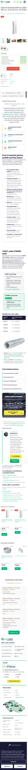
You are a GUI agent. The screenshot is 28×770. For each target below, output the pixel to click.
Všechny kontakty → (19, 706)
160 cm (11, 83)
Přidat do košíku (14, 68)
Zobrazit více (13, 639)
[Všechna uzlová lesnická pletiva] (14, 141)
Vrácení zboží (5, 734)
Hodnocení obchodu (13, 586)
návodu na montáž (18, 362)
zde (23, 758)
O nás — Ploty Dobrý (18, 730)
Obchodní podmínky (7, 737)
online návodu (19, 430)
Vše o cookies (17, 742)
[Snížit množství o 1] (6, 69)
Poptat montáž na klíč (13, 689)
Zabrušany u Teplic (7, 706)
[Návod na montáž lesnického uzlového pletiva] (14, 128)
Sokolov (16, 701)
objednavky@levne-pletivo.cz (12, 677)
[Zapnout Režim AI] (14, 2)
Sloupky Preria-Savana (8, 483)
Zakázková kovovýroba (7, 742)
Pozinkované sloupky (7, 486)
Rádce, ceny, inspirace (8, 649)
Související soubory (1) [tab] (11, 93)
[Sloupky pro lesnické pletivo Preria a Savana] (14, 135)
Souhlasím (20, 766)
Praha (16, 698)
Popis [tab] (3, 93)
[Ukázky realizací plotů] (14, 148)
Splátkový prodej (6, 739)
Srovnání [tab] (21, 96)
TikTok (17, 685)
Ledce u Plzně (6, 698)
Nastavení (13, 761)
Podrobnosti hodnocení (19, 13)
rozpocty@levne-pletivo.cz (16, 428)
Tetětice (5, 703)
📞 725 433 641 (9, 463)
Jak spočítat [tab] (11, 96)
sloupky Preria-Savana (17, 354)
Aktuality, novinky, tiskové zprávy (18, 736)
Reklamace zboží (6, 732)
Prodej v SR (16, 728)
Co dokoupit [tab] (4, 96)
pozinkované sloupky (16, 356)
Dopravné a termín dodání (6, 728)
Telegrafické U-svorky (7, 504)
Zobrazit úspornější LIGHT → (13, 289)
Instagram (18, 682)
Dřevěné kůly (6, 488)
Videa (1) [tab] (19, 93)
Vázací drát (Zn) (6, 501)
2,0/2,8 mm (12, 81)
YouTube (7, 685)
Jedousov (17, 703)
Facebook (7, 682)
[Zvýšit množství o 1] (6, 68)
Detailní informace (5, 86)
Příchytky (5, 503)
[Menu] (24, 1)
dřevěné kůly (7, 357)
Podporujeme (17, 739)
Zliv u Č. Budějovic (7, 701)
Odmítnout (7, 766)
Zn (10, 79)
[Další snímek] (26, 27)
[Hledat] (17, 1)
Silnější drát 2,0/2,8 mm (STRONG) (10, 508)
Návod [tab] (16, 96)
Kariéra (15, 733)
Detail (4, 568)
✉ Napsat (8, 467)
